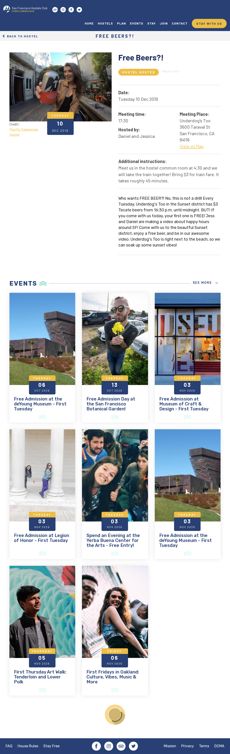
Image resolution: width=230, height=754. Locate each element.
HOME (89, 23)
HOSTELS (105, 23)
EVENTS (136, 23)
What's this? (170, 71)
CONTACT (180, 23)
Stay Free (51, 746)
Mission (170, 746)
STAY (151, 23)
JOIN (164, 23)
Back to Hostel (22, 36)
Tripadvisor (121, 746)
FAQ (9, 746)
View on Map (192, 146)
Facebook (96, 746)
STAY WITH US (209, 23)
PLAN (121, 23)
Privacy (187, 746)
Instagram (108, 746)
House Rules (28, 746)
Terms (204, 746)
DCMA (219, 746)
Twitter (133, 746)
